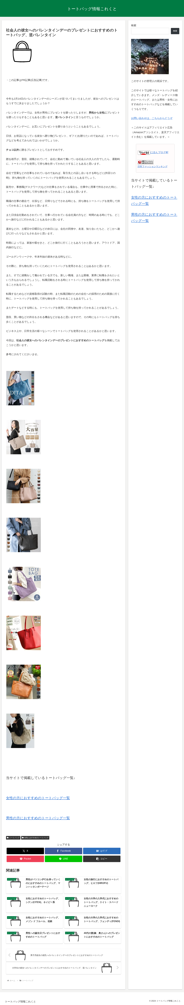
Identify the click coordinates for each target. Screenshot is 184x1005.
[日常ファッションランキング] (145, 161)
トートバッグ (14, 838)
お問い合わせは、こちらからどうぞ (151, 118)
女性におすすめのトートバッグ (36, 838)
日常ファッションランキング (152, 166)
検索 (133, 25)
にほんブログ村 (159, 152)
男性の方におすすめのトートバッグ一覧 (38, 818)
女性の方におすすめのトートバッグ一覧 (38, 798)
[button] (101, 859)
